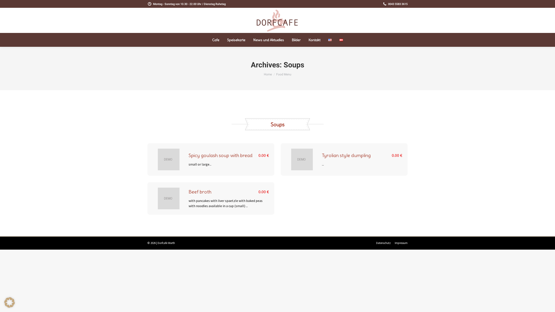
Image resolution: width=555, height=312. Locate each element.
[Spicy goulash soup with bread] (169, 159)
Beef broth (200, 192)
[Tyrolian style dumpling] (302, 159)
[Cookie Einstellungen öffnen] (9, 306)
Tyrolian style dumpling (346, 155)
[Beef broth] (169, 198)
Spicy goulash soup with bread (221, 155)
